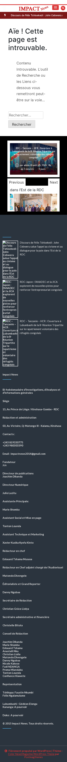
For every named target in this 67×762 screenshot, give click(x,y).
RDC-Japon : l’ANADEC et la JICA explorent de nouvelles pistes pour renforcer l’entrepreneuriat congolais (41, 285)
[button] (55, 7)
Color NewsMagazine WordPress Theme (31, 753)
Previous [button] (16, 182)
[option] (33, 159)
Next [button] (54, 182)
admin (27, 165)
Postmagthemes (33, 757)
